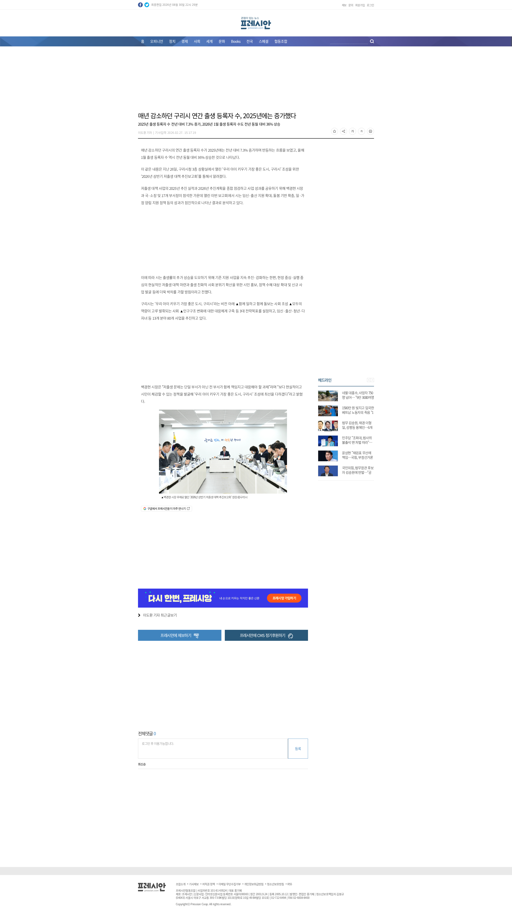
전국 (249, 41)
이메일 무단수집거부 (229, 884)
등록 (298, 748)
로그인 (370, 5)
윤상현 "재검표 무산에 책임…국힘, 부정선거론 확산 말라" (317, 457)
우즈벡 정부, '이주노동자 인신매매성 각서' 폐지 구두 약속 (373, 457)
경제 (184, 41)
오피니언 (156, 41)
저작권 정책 (208, 884)
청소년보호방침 (275, 884)
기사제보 (194, 884)
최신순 (142, 764)
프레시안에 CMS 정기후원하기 (262, 635)
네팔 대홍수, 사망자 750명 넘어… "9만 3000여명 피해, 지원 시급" (318, 397)
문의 (350, 5)
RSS (289, 884)
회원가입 (360, 5)
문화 (222, 41)
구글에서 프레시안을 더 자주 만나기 (166, 508)
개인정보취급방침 (253, 884)
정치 (172, 41)
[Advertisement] (256, 81)
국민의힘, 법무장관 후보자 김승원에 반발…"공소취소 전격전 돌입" (318, 472)
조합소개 (180, 884)
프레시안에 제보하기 (175, 635)
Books (235, 41)
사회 (197, 41)
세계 (209, 41)
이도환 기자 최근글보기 (160, 615)
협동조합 (280, 41)
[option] (362, 431)
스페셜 (263, 41)
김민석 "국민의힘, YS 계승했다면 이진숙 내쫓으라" (373, 427)
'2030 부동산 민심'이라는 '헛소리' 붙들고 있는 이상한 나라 (373, 412)
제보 (344, 5)
